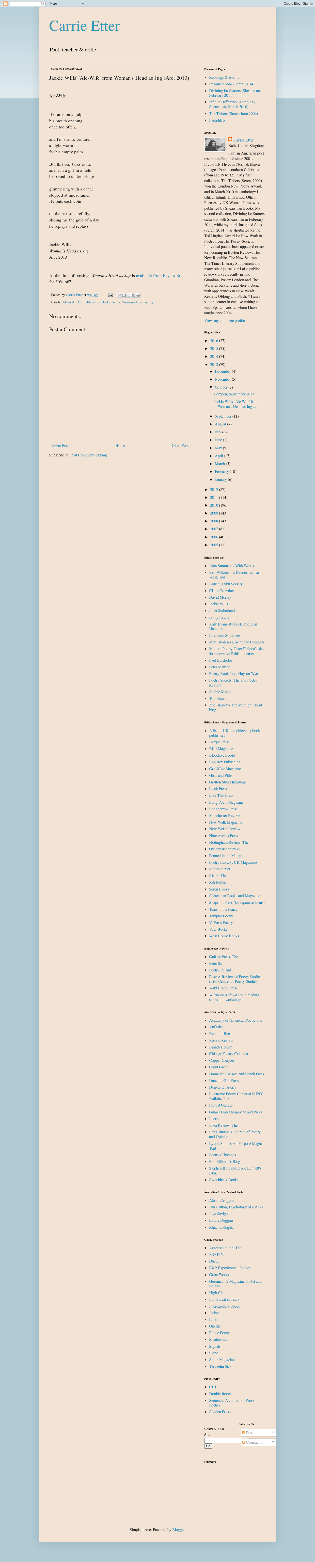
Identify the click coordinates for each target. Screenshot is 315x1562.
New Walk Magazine (225, 822)
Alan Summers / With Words (231, 565)
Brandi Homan (220, 1046)
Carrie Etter (84, 25)
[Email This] (119, 295)
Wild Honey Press (223, 987)
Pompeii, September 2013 (234, 393)
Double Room (220, 1393)
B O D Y (216, 1254)
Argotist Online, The (225, 1247)
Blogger (178, 1529)
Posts (249, 1432)
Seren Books (219, 888)
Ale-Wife (69, 302)
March (220, 463)
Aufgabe (216, 1026)
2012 (214, 489)
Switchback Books (223, 1179)
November (223, 379)
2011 (214, 497)
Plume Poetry (219, 1332)
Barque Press (219, 741)
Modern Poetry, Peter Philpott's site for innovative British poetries (236, 651)
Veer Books (218, 929)
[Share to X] (128, 295)
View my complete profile (224, 320)
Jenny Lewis (219, 617)
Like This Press (221, 795)
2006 (214, 536)
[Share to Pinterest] (138, 295)
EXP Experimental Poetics (230, 1267)
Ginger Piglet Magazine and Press (235, 1111)
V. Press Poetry (221, 922)
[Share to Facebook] (133, 295)
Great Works (219, 1274)
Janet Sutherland (222, 610)
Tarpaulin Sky (220, 1366)
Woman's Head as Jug (137, 302)
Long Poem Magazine (226, 802)
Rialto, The (218, 875)
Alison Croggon (221, 1200)
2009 (214, 512)
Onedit (214, 1325)
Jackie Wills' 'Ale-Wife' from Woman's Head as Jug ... (236, 404)
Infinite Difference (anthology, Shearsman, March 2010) (232, 104)
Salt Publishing (221, 882)
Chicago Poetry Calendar (228, 1053)
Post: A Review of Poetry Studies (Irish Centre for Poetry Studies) (235, 979)
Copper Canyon (221, 1060)
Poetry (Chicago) (222, 1154)
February (222, 471)
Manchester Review (224, 815)
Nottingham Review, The (229, 842)
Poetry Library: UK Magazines (233, 862)
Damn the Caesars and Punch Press (236, 1073)
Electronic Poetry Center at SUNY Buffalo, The (236, 1096)
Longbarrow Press (223, 808)
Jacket (214, 1312)
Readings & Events (224, 77)
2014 (214, 356)
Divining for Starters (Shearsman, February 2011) (235, 93)
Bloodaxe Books (222, 755)
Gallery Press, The (223, 956)
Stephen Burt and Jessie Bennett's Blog (235, 1170)
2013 (214, 364)
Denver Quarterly (222, 1087)
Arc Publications (89, 302)
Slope (213, 1352)
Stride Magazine (222, 1359)
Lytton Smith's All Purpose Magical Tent (237, 1146)
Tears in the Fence (223, 909)
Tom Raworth (220, 698)
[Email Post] (110, 294)
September (223, 416)
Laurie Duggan (221, 1220)
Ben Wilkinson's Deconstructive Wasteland (234, 574)
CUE (213, 1386)
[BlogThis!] (124, 295)
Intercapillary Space (224, 1306)
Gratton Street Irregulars (228, 781)
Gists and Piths (220, 775)
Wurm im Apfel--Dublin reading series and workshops (234, 997)
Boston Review (221, 1040)
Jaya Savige (218, 1213)
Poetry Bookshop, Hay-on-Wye (233, 673)
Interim (214, 1118)
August (221, 423)
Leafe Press (218, 788)
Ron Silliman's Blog (224, 1161)
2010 (214, 505)
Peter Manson (220, 666)
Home (120, 445)
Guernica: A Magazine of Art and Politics (235, 1283)
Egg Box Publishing (224, 761)
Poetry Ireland (220, 969)
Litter (213, 1319)
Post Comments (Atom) (88, 454)
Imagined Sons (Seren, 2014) (231, 83)
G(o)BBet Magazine (225, 768)
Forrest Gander (221, 1105)
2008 (214, 520)
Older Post (180, 445)
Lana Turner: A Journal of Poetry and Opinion (235, 1134)
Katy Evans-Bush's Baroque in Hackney (233, 626)
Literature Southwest (225, 635)
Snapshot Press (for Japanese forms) (237, 902)
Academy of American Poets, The (235, 1020)
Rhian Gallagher (222, 1227)
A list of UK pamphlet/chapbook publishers (234, 733)
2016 (214, 340)
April (219, 455)
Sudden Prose (220, 1411)
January (221, 479)
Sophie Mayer (220, 691)
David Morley (220, 597)
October (221, 387)
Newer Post (59, 445)
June (219, 439)
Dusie (213, 1261)
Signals (214, 1346)
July (218, 431)
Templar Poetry (221, 915)
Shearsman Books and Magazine (234, 895)
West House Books (224, 935)
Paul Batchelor (220, 660)
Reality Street (219, 868)
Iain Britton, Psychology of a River (236, 1206)
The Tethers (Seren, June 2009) (233, 113)
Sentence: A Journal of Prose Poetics (231, 1402)
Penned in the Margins (226, 855)
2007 (214, 528)
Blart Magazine (221, 748)
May (219, 447)
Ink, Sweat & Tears (224, 1299)
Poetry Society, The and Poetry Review (233, 682)
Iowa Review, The (223, 1125)
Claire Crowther (221, 590)
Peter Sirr (216, 963)
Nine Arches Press (223, 835)
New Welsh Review (224, 828)
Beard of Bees (220, 1033)
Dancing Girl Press (224, 1080)
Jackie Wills (111, 302)
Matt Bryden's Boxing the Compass (236, 641)
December (223, 371)
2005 (214, 544)
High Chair (218, 1292)
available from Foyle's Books (162, 275)
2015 (214, 348)
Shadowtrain (219, 1339)
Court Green (219, 1066)
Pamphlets (217, 120)
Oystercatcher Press (224, 848)
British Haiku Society (226, 583)
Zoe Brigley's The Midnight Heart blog (235, 707)
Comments (254, 1442)
